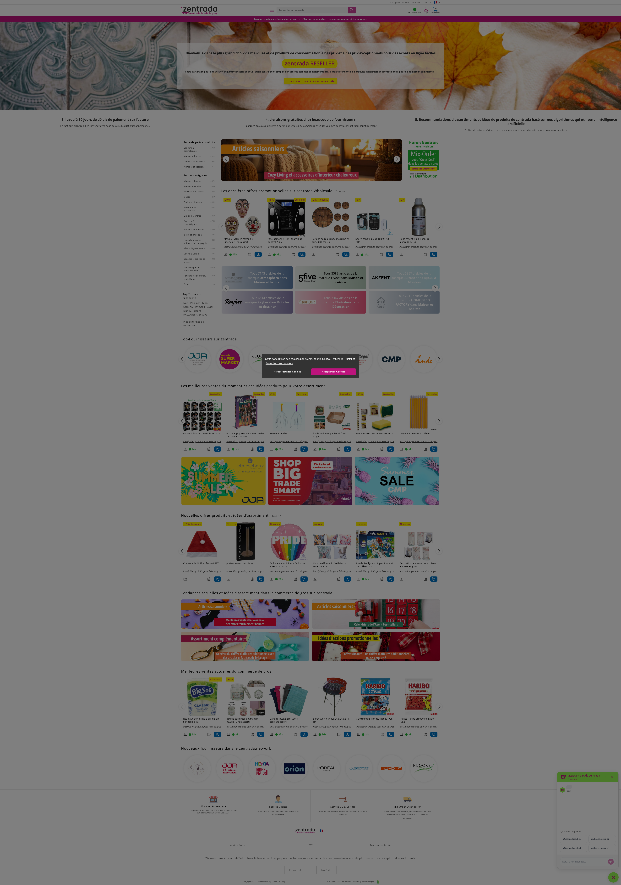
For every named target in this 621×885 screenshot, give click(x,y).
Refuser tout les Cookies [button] (287, 371)
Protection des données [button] (279, 363)
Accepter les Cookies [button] (333, 371)
